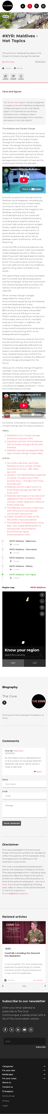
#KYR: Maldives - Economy (22, 558)
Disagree (21, 76)
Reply (39, 772)
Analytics (8, 1091)
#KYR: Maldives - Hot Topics (22, 575)
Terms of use (8, 1096)
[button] (23, 6)
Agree (6, 76)
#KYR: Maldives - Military (21, 566)
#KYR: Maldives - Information (23, 549)
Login (5, 1106)
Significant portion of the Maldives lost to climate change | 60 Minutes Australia (25, 444)
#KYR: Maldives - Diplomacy (22, 541)
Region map (8, 587)
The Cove (9, 62)
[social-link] (4, 703)
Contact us (7, 1087)
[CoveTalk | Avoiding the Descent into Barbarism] (24, 952)
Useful (13, 76)
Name (5, 780)
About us (6, 1082)
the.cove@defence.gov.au (15, 893)
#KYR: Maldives (38, 587)
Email (4, 791)
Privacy (5, 1101)
